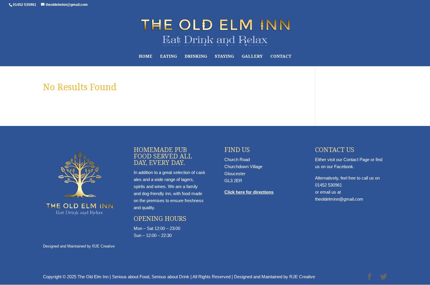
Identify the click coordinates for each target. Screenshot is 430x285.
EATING (168, 56)
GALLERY (252, 56)
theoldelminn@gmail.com (339, 199)
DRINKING (196, 56)
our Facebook (340, 166)
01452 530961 (328, 184)
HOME (145, 56)
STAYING (224, 56)
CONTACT (280, 56)
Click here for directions (249, 192)
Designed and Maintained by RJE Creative (79, 246)
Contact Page (356, 159)
